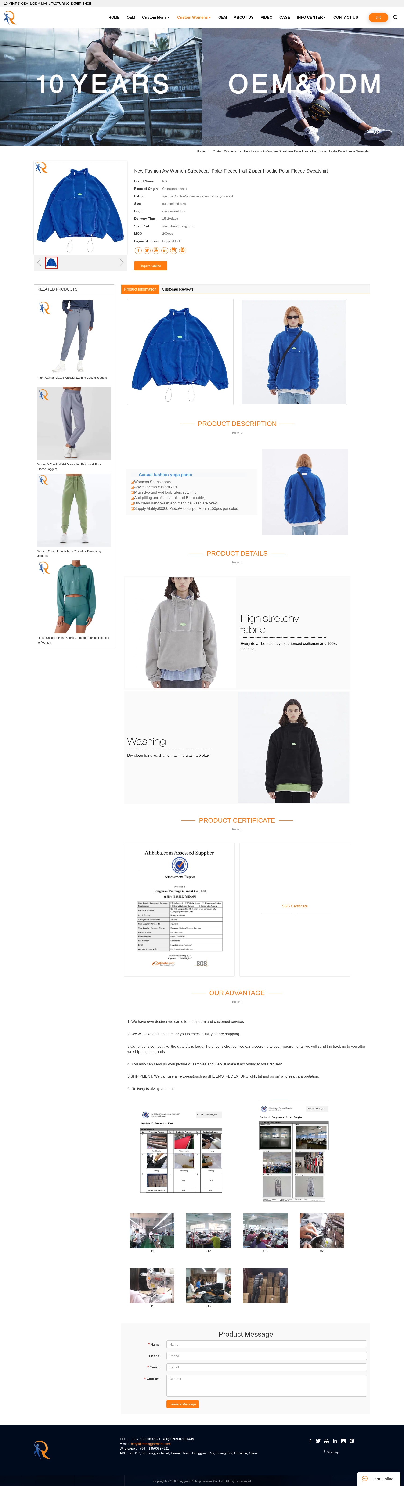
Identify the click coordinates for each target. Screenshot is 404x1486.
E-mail (153, 1367)
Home (201, 151)
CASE (284, 17)
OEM (131, 17)
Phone (154, 1356)
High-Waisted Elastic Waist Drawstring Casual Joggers (72, 377)
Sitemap (332, 1452)
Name (153, 1344)
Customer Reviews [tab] (178, 289)
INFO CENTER (310, 17)
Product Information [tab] (140, 289)
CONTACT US (345, 17)
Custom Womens (192, 17)
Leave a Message (183, 1404)
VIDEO (266, 17)
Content (151, 1379)
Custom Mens (154, 17)
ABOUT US (244, 17)
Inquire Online (150, 266)
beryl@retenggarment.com (151, 1444)
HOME (114, 17)
